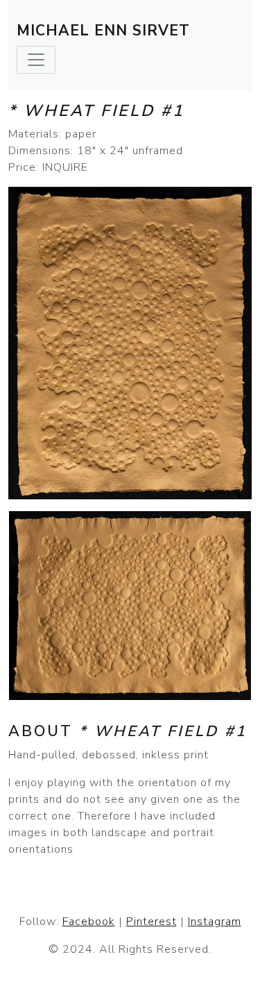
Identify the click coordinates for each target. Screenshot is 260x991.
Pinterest (151, 921)
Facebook (88, 921)
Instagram (214, 921)
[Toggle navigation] (36, 60)
